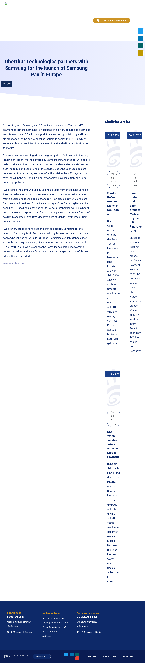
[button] (139, 20)
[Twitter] (141, 31)
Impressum (128, 656)
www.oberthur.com (13, 263)
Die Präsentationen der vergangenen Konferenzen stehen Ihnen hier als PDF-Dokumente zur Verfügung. (55, 627)
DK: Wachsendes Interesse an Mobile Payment (113, 444)
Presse (92, 656)
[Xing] (141, 45)
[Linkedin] (141, 38)
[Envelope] (141, 53)
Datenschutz (108, 656)
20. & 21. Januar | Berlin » (19, 632)
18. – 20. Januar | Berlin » (90, 632)
